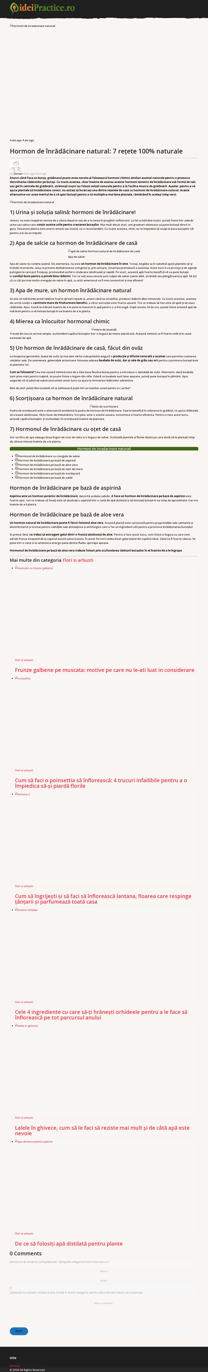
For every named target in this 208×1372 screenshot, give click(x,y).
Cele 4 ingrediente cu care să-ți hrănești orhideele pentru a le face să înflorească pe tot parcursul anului (101, 1014)
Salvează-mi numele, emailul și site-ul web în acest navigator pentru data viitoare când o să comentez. (76, 1292)
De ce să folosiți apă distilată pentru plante (69, 1243)
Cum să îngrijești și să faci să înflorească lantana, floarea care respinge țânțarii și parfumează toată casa (103, 899)
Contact (15, 1366)
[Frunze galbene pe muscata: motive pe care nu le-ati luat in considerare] (106, 612)
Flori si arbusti (78, 560)
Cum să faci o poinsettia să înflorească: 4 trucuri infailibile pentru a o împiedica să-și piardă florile (101, 783)
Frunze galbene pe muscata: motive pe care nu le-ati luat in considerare (104, 669)
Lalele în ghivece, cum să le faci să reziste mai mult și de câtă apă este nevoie (102, 1130)
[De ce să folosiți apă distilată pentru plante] (106, 1185)
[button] (196, 8)
